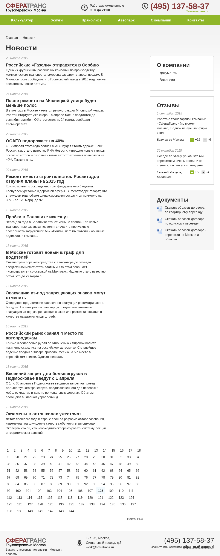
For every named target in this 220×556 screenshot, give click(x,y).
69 (26, 477)
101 (28, 491)
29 (94, 457)
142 (50, 511)
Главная (12, 37)
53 (26, 470)
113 (19, 497)
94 (103, 484)
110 (121, 491)
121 (100, 497)
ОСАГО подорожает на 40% (35, 141)
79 (111, 477)
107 (90, 491)
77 (94, 477)
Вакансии (167, 80)
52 (17, 470)
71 (43, 477)
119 (80, 497)
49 (129, 464)
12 (87, 450)
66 (137, 470)
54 (34, 470)
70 (34, 477)
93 (94, 484)
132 (81, 504)
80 (120, 477)
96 (120, 484)
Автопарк (126, 20)
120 (90, 497)
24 (51, 457)
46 (103, 464)
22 (34, 457)
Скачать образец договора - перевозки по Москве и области (185, 234)
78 (103, 477)
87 (43, 484)
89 (60, 484)
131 (71, 504)
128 (40, 504)
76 (86, 477)
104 (59, 491)
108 (100, 491)
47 (111, 464)
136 (122, 504)
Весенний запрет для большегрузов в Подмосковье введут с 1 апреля (46, 376)
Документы (168, 73)
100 (18, 491)
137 (133, 504)
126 (19, 504)
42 (68, 464)
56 (51, 470)
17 (130, 450)
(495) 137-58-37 (179, 6)
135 (112, 504)
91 (77, 484)
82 (137, 477)
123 (121, 497)
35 (8, 464)
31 (111, 457)
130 (61, 504)
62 (103, 470)
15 (113, 450)
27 (77, 457)
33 (129, 457)
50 (137, 464)
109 (110, 491)
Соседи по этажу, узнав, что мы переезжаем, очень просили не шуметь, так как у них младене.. (180, 160)
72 (51, 477)
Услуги (57, 20)
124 (131, 497)
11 (79, 450)
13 (96, 450)
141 (40, 511)
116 (49, 497)
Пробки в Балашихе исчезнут (37, 216)
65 (129, 470)
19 (8, 457)
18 (139, 450)
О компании (161, 20)
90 (68, 484)
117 (59, 497)
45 (94, 464)
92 (86, 484)
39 (43, 464)
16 (122, 450)
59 (77, 470)
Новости (29, 37)
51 (8, 470)
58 (68, 470)
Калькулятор (22, 20)
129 (50, 504)
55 (43, 470)
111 (131, 491)
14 (104, 450)
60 (86, 470)
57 (60, 470)
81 (129, 477)
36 (17, 464)
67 (8, 477)
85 (26, 484)
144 (71, 511)
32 (120, 457)
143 (61, 511)
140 (30, 511)
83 (8, 484)
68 (17, 477)
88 (51, 484)
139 (19, 511)
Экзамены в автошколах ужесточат (43, 413)
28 (86, 457)
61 (94, 470)
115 (39, 497)
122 (110, 497)
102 (38, 491)
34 (137, 457)
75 (77, 477)
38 (34, 464)
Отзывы (168, 105)
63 (111, 470)
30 (103, 457)
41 (60, 464)
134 (102, 504)
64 (120, 470)
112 (9, 497)
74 (68, 477)
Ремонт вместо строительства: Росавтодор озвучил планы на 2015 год (52, 179)
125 (9, 504)
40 (51, 464)
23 (43, 457)
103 (49, 491)
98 (137, 484)
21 (26, 457)
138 (9, 511)
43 (77, 464)
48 (120, 464)
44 (86, 464)
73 (60, 477)
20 (17, 457)
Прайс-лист (91, 20)
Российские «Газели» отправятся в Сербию (52, 65)
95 (111, 484)
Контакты (195, 20)
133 (92, 504)
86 (34, 484)
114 (29, 497)
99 (8, 491)
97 (129, 484)
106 (79, 491)
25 (60, 457)
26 (68, 457)
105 (69, 491)
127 (30, 504)
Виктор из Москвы (170, 139)
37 (26, 464)
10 (70, 450)
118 (69, 497)
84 (17, 484)
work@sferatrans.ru (100, 547)
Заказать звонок (197, 11)
